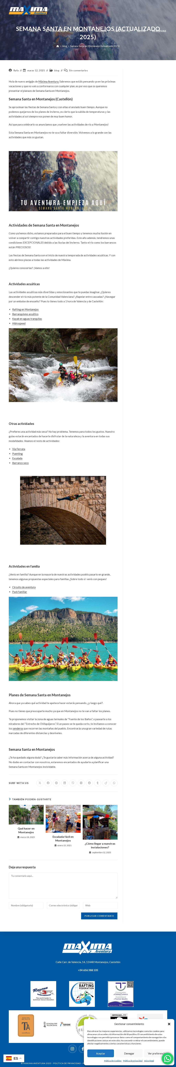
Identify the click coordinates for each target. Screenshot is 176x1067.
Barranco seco (20, 462)
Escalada (17, 458)
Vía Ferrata (18, 448)
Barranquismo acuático (25, 314)
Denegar (129, 1053)
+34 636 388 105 (88, 970)
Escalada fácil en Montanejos (63, 838)
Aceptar (100, 1053)
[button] (169, 1024)
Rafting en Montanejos (25, 309)
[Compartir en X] (39, 783)
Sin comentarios (78, 70)
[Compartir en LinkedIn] (64, 783)
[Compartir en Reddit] (89, 783)
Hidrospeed (18, 323)
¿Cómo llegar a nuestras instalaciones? (100, 845)
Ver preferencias (157, 1053)
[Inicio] (57, 46)
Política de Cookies (113, 1060)
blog (56, 70)
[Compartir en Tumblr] (97, 783)
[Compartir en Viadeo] (105, 783)
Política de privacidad (132, 1060)
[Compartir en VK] (81, 783)
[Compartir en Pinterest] (56, 783)
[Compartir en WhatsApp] (114, 783)
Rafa (16, 70)
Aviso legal (149, 1060)
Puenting (17, 453)
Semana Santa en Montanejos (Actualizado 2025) (95, 46)
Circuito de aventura (24, 587)
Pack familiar (19, 591)
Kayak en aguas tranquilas (27, 318)
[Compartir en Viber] (72, 783)
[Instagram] (72, 1049)
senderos (18, 728)
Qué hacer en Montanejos (26, 830)
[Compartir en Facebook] (48, 783)
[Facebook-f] (83, 1049)
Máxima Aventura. (48, 81)
